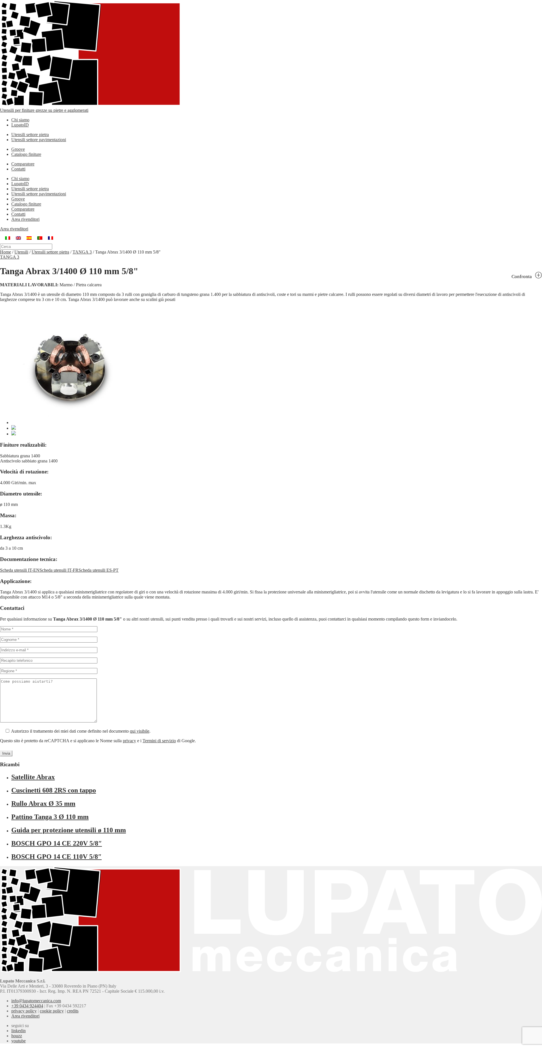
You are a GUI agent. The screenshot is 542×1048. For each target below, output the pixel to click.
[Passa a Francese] (50, 237)
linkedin (18, 1030)
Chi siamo (20, 119)
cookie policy (52, 1010)
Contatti (18, 169)
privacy (129, 740)
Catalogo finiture (26, 154)
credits (72, 1010)
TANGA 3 (82, 252)
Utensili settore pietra (30, 134)
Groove (18, 149)
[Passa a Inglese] (18, 237)
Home (5, 252)
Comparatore (22, 163)
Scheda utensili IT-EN (20, 570)
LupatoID (20, 125)
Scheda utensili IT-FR (59, 570)
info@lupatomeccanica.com (36, 1000)
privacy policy (24, 1010)
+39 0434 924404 (27, 1005)
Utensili (21, 252)
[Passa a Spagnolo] (29, 237)
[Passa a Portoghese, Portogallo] (39, 237)
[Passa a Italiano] (7, 237)
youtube (18, 1040)
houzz (16, 1035)
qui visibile (139, 731)
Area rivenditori (25, 219)
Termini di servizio (159, 740)
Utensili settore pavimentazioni (38, 139)
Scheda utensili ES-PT (98, 570)
